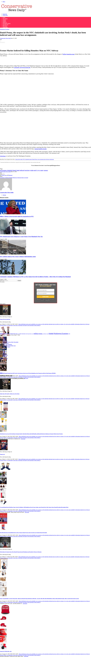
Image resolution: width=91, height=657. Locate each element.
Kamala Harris (29, 333)
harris (18, 333)
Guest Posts (5, 27)
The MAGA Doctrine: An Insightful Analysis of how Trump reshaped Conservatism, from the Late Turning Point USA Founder (23, 532)
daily (9, 333)
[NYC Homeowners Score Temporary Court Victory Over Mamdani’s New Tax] (13, 234)
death (18, 170)
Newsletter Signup (6, 23)
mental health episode (40, 148)
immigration (24, 333)
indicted (22, 170)
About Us (5, 22)
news (32, 333)
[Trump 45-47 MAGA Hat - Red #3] (3, 635)
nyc (39, 170)
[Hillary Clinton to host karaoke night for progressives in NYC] (13, 213)
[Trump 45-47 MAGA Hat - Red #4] (3, 641)
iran (26, 333)
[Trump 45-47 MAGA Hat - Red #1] (3, 621)
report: (41, 333)
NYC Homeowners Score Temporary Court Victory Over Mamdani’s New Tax (21, 236)
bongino (6, 333)
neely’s (36, 170)
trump (51, 333)
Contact (4, 21)
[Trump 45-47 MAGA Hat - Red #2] (3, 628)
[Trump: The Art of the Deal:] (5, 314)
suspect (46, 170)
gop (16, 333)
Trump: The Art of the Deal (5, 319)
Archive (4, 19)
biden (1, 333)
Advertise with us (6, 346)
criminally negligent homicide (22, 67)
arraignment (3, 170)
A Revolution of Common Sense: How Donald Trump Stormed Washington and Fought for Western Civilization (20, 551)
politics (36, 333)
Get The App (5, 24)
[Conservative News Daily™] (16, 11)
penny (42, 170)
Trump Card (2, 454)
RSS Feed (5, 25)
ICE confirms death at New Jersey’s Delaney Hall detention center (18, 256)
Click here (3, 156)
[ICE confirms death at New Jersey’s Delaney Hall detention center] (13, 254)
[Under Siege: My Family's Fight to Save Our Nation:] (5, 389)
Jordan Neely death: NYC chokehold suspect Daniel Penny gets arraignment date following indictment (34, 159)
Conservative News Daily (5, 38)
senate (47, 333)
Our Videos (5, 18)
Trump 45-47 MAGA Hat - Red (5, 651)
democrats (12, 333)
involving (27, 170)
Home (4, 17)
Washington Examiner (4, 29)
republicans (44, 333)
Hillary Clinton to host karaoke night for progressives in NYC (17, 216)
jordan (32, 170)
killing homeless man (68, 54)
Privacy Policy (6, 343)
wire (69, 333)
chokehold (10, 170)
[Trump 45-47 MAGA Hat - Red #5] (3, 648)
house (20, 333)
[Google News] (3, 175)
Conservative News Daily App (9, 345)
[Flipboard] (9, 175)
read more (26, 378)
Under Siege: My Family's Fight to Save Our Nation (9, 393)
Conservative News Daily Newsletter (10, 342)
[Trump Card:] (4, 449)
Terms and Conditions (7, 344)
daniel (14, 170)
